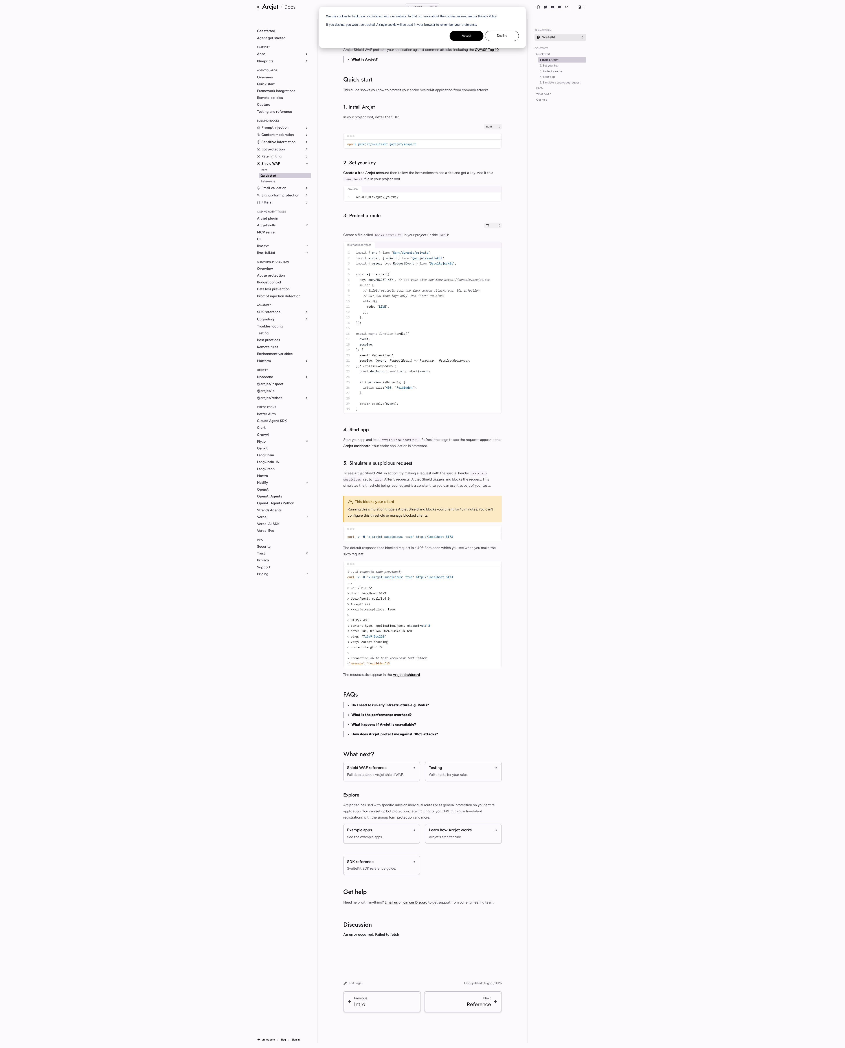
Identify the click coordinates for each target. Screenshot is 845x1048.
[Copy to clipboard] (497, 144)
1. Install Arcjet (549, 59)
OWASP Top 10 (487, 50)
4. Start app (547, 76)
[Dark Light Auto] (582, 7)
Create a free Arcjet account (366, 173)
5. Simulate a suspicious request (560, 82)
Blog (283, 1039)
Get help (541, 99)
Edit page (355, 983)
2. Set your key (549, 65)
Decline (502, 35)
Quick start (543, 54)
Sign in (296, 1039)
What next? (543, 94)
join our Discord (414, 902)
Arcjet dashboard (356, 446)
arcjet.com (268, 1039)
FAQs (539, 88)
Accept (466, 35)
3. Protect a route (551, 71)
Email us (391, 902)
